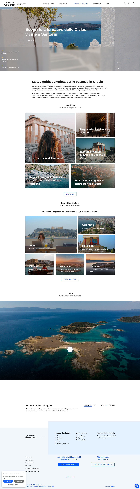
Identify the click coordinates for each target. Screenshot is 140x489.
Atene (32, 245)
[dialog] (14, 479)
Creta (58, 440)
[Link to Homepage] (9, 7)
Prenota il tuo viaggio (106, 433)
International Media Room (32, 468)
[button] (13, 485)
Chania (33, 266)
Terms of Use (29, 457)
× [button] (24, 472)
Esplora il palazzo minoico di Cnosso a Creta (92, 155)
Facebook (62, 480)
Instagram (65, 480)
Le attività (88, 405)
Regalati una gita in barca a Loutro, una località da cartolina (45, 180)
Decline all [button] (19, 481)
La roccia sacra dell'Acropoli (46, 158)
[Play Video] (70, 349)
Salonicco (88, 224)
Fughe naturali (58, 212)
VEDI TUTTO (70, 194)
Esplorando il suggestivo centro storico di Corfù (90, 182)
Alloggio (96, 405)
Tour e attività (81, 440)
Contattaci (28, 465)
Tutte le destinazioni (63, 443)
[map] (125, 3)
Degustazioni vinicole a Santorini (94, 131)
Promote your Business (32, 471)
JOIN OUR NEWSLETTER (69, 464)
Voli (102, 405)
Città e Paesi (46, 212)
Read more (11, 478)
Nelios (113, 486)
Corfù (58, 442)
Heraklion (88, 245)
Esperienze (81, 438)
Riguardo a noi (29, 463)
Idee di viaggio (82, 436)
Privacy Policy (29, 460)
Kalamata (65, 266)
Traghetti (111, 405)
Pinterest (74, 480)
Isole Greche (70, 212)
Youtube (71, 480)
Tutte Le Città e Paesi (70, 279)
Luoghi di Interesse (83, 212)
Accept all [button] (8, 481)
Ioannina (95, 266)
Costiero (95, 212)
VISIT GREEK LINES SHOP (102, 464)
